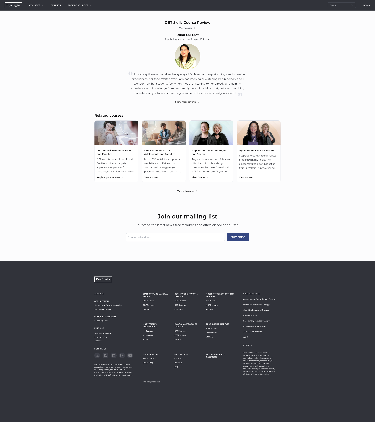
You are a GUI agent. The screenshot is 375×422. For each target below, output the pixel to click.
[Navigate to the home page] (13, 5)
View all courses (185, 191)
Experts (56, 5)
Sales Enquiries (101, 321)
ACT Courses (211, 301)
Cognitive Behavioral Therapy (185, 295)
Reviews (178, 363)
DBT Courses (148, 301)
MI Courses (148, 331)
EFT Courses (179, 331)
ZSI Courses (211, 328)
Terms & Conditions (103, 333)
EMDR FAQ (148, 363)
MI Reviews (148, 335)
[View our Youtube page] (130, 355)
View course (185, 28)
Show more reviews (185, 102)
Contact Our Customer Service (108, 305)
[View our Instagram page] (122, 355)
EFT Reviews (180, 335)
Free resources (78, 5)
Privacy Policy (100, 337)
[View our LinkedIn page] (114, 355)
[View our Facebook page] (105, 355)
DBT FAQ (147, 309)
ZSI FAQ (209, 337)
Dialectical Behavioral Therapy (155, 295)
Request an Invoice (102, 309)
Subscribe (238, 237)
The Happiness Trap (151, 382)
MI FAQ (146, 339)
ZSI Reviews (211, 332)
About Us (99, 294)
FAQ (176, 367)
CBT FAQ (178, 309)
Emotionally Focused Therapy (185, 325)
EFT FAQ (178, 339)
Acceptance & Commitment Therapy (220, 295)
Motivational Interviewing (150, 325)
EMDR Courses (149, 358)
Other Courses (182, 354)
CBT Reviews (180, 305)
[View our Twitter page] (97, 355)
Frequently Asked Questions (215, 355)
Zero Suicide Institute (252, 332)
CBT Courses (180, 301)
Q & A (245, 337)
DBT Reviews (148, 305)
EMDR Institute (150, 354)
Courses (34, 5)
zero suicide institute (217, 324)
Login (366, 5)
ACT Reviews (212, 305)
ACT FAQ (210, 309)
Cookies (98, 341)
